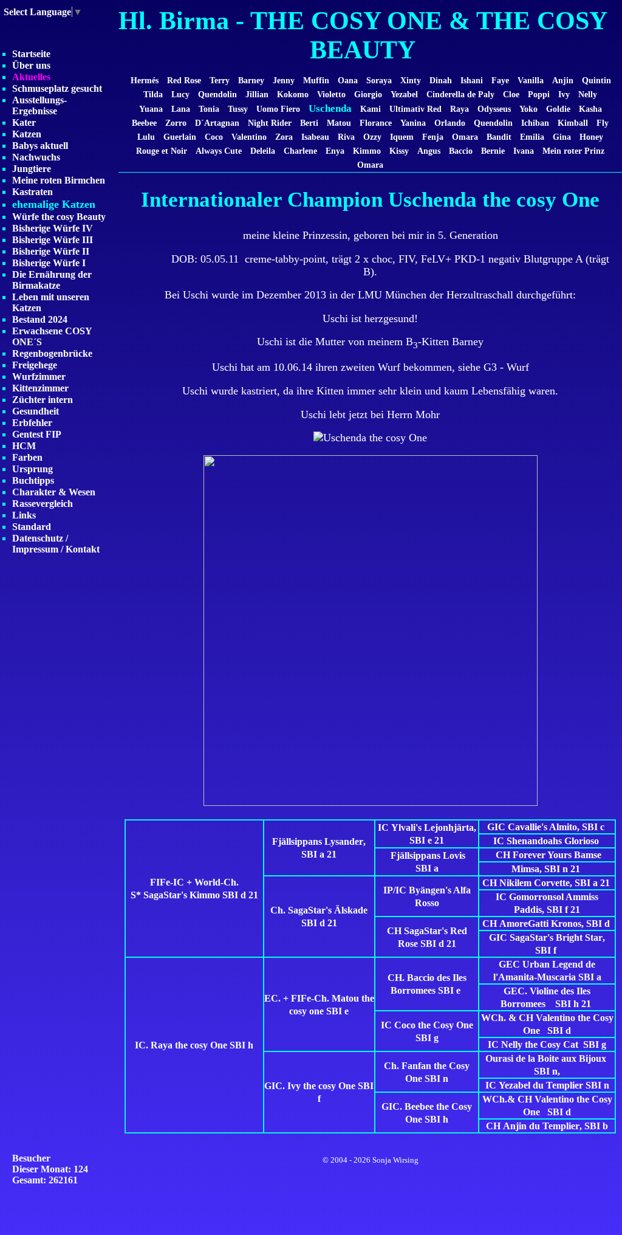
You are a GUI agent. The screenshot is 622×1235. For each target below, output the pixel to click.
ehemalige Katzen (53, 204)
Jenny (284, 80)
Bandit (499, 137)
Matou (339, 123)
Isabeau (315, 137)
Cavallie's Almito (542, 827)
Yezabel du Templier (541, 1085)
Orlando (449, 123)
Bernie (493, 151)
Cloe (511, 94)
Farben (27, 457)
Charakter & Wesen (53, 492)
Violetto (331, 94)
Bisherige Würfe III (52, 240)
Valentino (249, 137)
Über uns (31, 65)
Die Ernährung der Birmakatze (52, 280)
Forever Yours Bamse (557, 855)
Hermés (145, 80)
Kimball (573, 123)
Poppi (539, 94)
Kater (24, 122)
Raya (459, 109)
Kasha (590, 109)
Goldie (558, 109)
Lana (180, 109)
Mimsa (525, 869)
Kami (370, 109)
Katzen (26, 134)
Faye (500, 80)
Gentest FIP (36, 434)
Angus (430, 151)
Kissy (399, 151)
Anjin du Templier (541, 1126)
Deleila (262, 151)
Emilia (532, 137)
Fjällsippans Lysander (317, 841)
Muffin (316, 80)
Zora (284, 137)
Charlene (300, 151)
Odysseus (494, 109)
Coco (214, 137)
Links (24, 515)
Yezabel (404, 94)
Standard (31, 526)
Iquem (402, 137)
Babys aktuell (40, 145)
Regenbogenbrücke (52, 353)
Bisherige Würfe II (50, 251)
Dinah (440, 80)
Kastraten (32, 192)
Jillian (256, 94)
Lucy (180, 94)
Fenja (432, 137)
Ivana (523, 151)
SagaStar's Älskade (327, 910)
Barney (251, 80)
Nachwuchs (36, 157)
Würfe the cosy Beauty (59, 217)
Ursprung (32, 469)
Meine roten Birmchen (58, 180)
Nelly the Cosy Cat (539, 1044)
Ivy (564, 94)
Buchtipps (33, 480)
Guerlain (179, 137)
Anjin (562, 80)
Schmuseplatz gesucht (57, 88)
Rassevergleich (42, 503)
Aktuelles (31, 77)
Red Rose (184, 80)
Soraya (379, 80)
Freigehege (34, 365)
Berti (309, 123)
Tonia (210, 109)
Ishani (472, 80)
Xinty (410, 80)
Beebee (144, 123)
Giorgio (368, 94)
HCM (24, 446)
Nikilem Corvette (534, 883)
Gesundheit (35, 411)
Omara (465, 137)
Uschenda (330, 108)
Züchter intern (42, 399)
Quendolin (217, 94)
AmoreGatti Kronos (540, 923)
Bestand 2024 (39, 319)
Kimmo (367, 151)
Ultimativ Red (415, 109)
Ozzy (372, 137)
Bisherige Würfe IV (52, 228)
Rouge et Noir (161, 151)
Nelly (587, 94)
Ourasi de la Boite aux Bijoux (545, 1058)
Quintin (596, 80)
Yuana (151, 109)
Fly (602, 123)
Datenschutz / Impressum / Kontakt (56, 543)
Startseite (31, 54)
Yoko (528, 109)
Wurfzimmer (39, 376)
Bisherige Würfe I (49, 263)
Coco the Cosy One (433, 1025)
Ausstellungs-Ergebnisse (39, 105)
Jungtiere (31, 168)
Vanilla (531, 80)
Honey (591, 137)
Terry (220, 80)
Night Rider (270, 123)
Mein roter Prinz (573, 151)
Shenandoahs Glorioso (553, 841)
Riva (346, 137)
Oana (348, 80)
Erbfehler (32, 423)
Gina (562, 137)
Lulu (147, 137)
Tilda (153, 94)
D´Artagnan (217, 123)
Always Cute (219, 151)
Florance (376, 123)
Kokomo (293, 94)
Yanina (413, 123)
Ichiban (535, 123)
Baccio (461, 151)
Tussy (238, 109)
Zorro (175, 123)
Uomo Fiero (278, 109)
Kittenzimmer (40, 388)
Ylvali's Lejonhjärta (432, 827)
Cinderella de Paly (460, 94)
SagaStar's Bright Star (556, 937)
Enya (335, 151)
